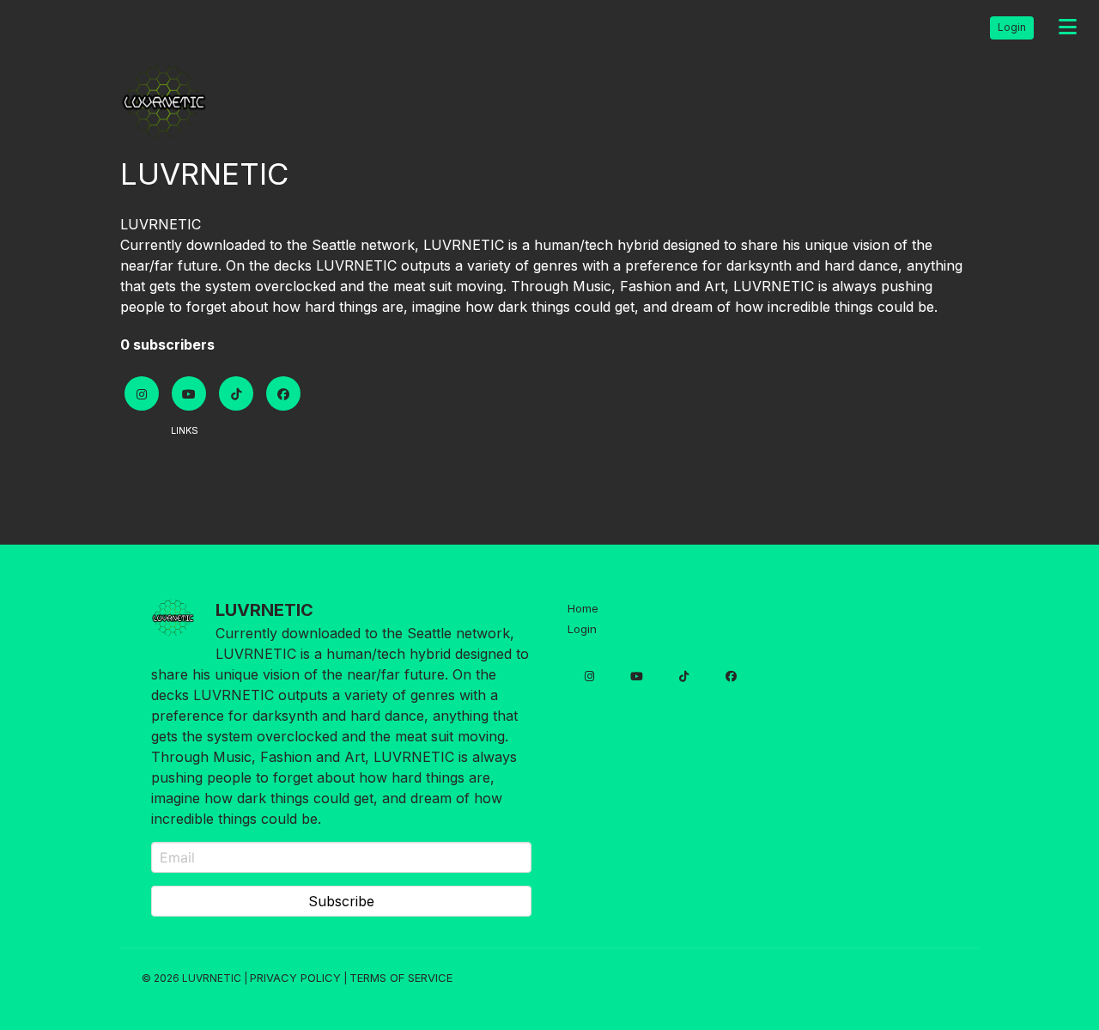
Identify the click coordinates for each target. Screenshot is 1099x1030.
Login (1012, 27)
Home (583, 608)
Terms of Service (400, 977)
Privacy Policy (295, 977)
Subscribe (341, 901)
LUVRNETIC (160, 224)
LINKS (184, 430)
